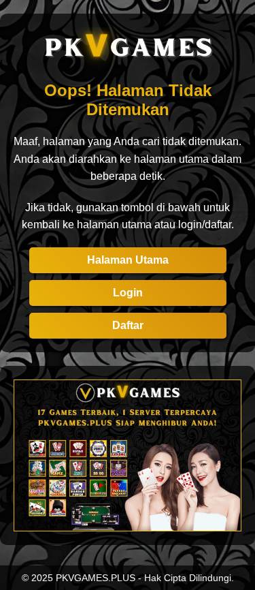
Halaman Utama (128, 260)
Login (128, 292)
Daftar (127, 325)
